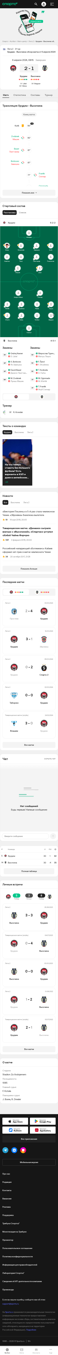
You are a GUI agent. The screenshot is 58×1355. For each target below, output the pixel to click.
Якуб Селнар (44, 389)
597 (7, 540)
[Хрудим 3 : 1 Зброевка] (24, 79)
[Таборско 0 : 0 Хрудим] (21, 79)
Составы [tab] (35, 94)
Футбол (13, 41)
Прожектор (7, 1240)
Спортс (5, 41)
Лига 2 (31, 41)
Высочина (35, 76)
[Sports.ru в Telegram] (6, 1150)
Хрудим (23, 76)
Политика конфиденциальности (17, 1256)
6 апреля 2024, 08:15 (23, 59)
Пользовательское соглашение (17, 1248)
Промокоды (8, 1289)
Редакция (6, 1182)
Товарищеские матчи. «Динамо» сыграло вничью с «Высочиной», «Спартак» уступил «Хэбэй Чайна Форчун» (28, 532)
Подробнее (31, 1329)
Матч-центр (22, 41)
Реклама (6, 1207)
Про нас (6, 1173)
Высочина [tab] (15, 502)
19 (6, 519)
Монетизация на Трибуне (14, 1231)
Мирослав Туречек (46, 353)
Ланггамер (14, 151)
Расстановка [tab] (9, 212)
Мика (24, 86)
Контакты (6, 1190)
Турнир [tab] (48, 94)
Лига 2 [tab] (26, 502)
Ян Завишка (16, 364)
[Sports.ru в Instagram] (23, 1150)
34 (7, 556)
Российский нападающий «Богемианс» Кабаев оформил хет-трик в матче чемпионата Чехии (27, 550)
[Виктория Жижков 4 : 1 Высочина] (36, 79)
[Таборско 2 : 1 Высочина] (35, 79)
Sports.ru (9, 1312)
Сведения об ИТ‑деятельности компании (22, 1281)
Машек (16, 139)
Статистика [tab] (19, 94)
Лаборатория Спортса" (13, 1273)
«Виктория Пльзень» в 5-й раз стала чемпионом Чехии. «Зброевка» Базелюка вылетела (29, 513)
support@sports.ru (10, 1303)
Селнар (42, 176)
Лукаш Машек (17, 381)
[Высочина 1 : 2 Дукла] (38, 79)
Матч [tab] (6, 94)
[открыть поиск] (36, 4)
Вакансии (6, 1198)
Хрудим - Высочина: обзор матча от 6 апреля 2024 (46, 41)
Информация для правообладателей (19, 1264)
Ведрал (37, 83)
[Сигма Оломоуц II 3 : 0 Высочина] (31, 79)
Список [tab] (22, 212)
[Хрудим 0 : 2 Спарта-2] (23, 79)
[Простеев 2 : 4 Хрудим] (26, 79)
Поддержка (8, 1215)
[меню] (52, 4)
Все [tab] (5, 502)
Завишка (15, 164)
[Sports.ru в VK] (14, 1150)
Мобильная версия (29, 1162)
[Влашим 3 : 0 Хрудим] (19, 79)
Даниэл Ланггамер (19, 373)
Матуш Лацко (44, 356)
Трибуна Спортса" (10, 1223)
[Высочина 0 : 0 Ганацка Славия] (33, 79)
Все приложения (29, 1139)
